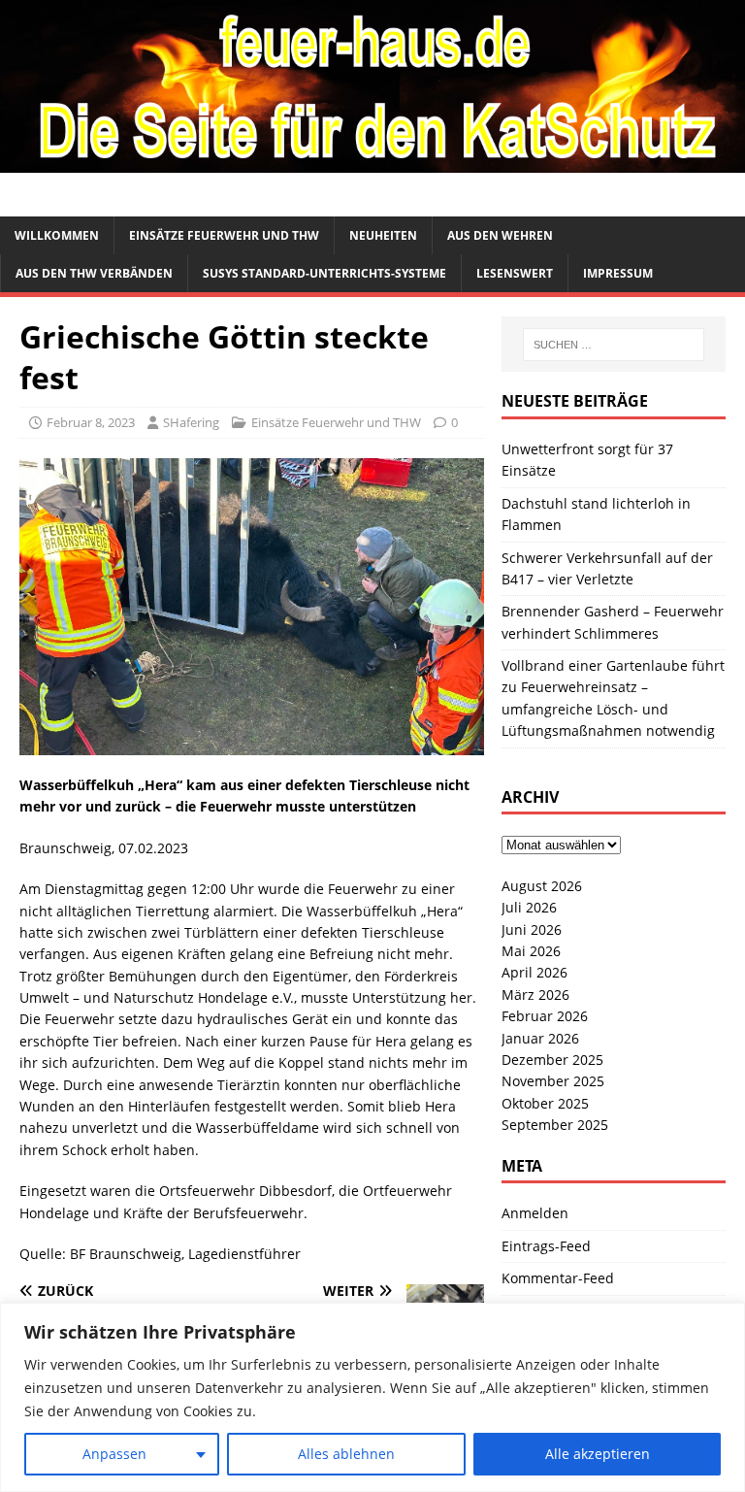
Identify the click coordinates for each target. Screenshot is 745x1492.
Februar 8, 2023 (91, 422)
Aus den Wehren (500, 235)
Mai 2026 (531, 951)
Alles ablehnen (346, 1453)
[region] (372, 1397)
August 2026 (542, 886)
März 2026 (535, 994)
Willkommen (57, 235)
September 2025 (555, 1124)
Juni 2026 (532, 929)
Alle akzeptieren (597, 1453)
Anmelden (535, 1213)
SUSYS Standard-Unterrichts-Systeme (324, 273)
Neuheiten (383, 235)
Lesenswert (514, 273)
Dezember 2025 (552, 1059)
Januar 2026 (540, 1038)
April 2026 (534, 972)
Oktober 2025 (545, 1103)
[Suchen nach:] (613, 344)
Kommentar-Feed (558, 1278)
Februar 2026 (545, 1016)
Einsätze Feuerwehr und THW (224, 235)
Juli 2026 (529, 907)
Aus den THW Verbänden (94, 273)
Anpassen (114, 1453)
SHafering (191, 422)
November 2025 (553, 1081)
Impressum (618, 273)
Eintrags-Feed (546, 1246)
